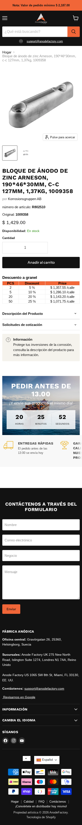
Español (47, 759)
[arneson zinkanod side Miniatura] (10, 153)
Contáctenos (57, 801)
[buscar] (73, 31)
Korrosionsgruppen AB (24, 199)
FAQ (41, 801)
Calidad (28, 801)
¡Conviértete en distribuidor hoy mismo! (41, 806)
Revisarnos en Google (18, 697)
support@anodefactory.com (45, 41)
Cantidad (8, 238)
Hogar (6, 52)
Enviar (11, 609)
